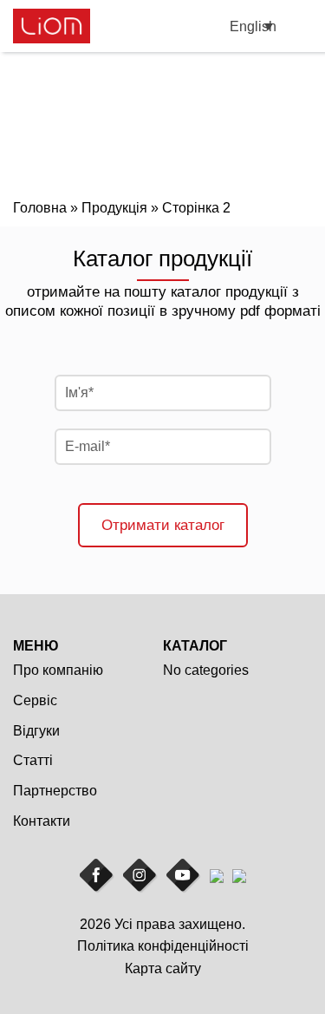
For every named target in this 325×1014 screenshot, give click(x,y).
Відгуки (36, 730)
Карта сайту (163, 968)
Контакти (41, 821)
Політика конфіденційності (163, 946)
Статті (33, 760)
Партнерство (55, 790)
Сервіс (35, 700)
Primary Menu (301, 26)
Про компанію (58, 670)
